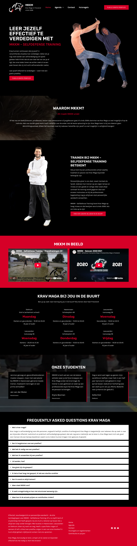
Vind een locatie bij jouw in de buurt (88, 214)
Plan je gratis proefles (21, 78)
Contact (71, 528)
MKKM (29, 5)
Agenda (71, 525)
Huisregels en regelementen (79, 531)
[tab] (68, 432)
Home (70, 522)
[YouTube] (118, 528)
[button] (62, 7)
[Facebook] (112, 528)
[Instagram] (115, 528)
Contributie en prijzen (76, 533)
